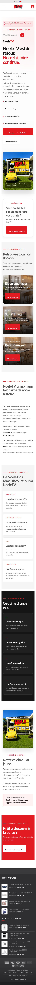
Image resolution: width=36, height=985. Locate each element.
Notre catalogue (10, 973)
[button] (3, 6)
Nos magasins (22, 970)
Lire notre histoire (11, 141)
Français (16, 1)
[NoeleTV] (17, 6)
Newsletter (23, 973)
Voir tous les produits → (16, 231)
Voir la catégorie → (12, 297)
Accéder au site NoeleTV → (18, 133)
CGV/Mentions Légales (18, 975)
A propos (11, 970)
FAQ (31, 973)
